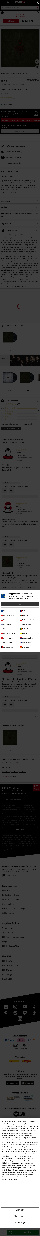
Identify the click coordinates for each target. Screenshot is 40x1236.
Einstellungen (20, 1222)
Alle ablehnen (20, 1216)
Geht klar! (20, 1210)
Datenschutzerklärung (9, 1179)
